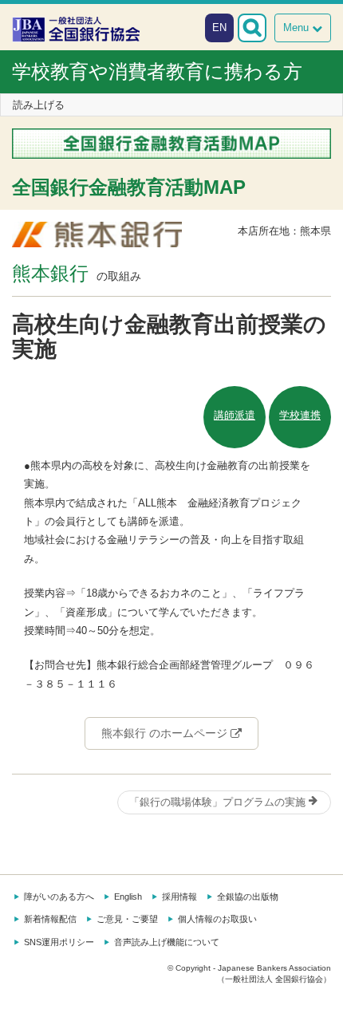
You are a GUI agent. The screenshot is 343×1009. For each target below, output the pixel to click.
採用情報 (179, 896)
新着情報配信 (50, 919)
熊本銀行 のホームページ (166, 733)
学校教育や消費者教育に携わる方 (157, 71)
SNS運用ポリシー (59, 942)
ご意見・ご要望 (127, 919)
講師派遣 (234, 415)
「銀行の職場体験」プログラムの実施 (219, 802)
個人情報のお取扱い (217, 919)
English (128, 896)
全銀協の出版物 (247, 896)
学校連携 (300, 415)
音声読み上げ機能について (166, 942)
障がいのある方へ (59, 896)
